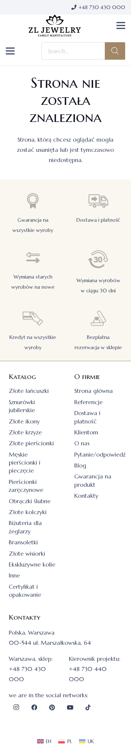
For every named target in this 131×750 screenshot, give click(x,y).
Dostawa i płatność (98, 220)
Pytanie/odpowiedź (100, 454)
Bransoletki (23, 542)
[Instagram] (16, 707)
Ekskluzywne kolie (32, 564)
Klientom (86, 432)
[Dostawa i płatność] (98, 201)
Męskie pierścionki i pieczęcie (24, 462)
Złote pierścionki (31, 443)
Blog (80, 465)
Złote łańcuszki (29, 390)
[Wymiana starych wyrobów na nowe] (33, 257)
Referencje (88, 402)
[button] (121, 25)
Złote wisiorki (27, 553)
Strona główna (93, 390)
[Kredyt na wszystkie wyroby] (33, 318)
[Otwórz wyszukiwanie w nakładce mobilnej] (83, 51)
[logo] (54, 25)
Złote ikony (24, 421)
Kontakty (86, 495)
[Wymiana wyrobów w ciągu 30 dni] (98, 259)
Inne (14, 575)
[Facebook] (34, 707)
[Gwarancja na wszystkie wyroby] (33, 201)
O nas (82, 443)
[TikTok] (88, 707)
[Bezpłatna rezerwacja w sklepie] (98, 318)
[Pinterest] (52, 707)
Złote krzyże (25, 432)
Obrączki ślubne (30, 501)
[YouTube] (70, 707)
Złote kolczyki (28, 512)
